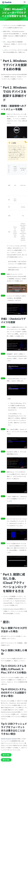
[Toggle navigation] (24, 2)
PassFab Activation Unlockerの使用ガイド (14, 609)
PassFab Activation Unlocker (9, 739)
